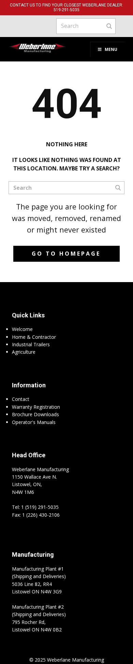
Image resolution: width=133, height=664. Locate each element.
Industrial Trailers (31, 344)
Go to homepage (66, 253)
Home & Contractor (34, 337)
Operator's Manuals (34, 422)
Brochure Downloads (35, 414)
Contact (20, 399)
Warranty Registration (36, 407)
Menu (111, 49)
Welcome (22, 329)
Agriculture (23, 352)
